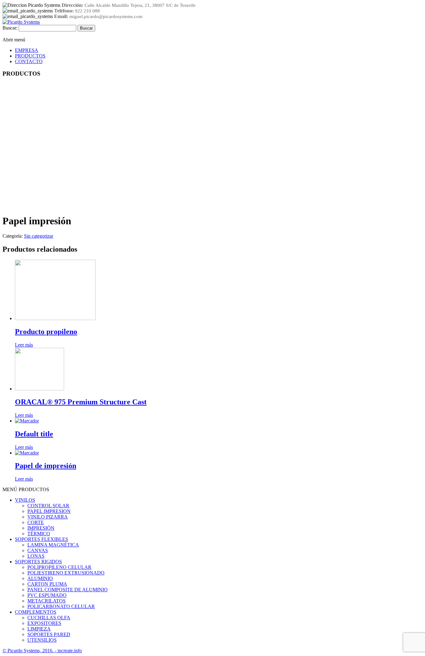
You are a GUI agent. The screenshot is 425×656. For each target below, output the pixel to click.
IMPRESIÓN (40, 528)
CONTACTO (29, 61)
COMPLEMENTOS (35, 612)
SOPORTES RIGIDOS (38, 561)
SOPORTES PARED (48, 634)
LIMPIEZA (39, 628)
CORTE (35, 522)
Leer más (24, 344)
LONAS (35, 556)
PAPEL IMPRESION (49, 511)
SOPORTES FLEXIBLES (41, 539)
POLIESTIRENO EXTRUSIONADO (66, 572)
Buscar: (9, 27)
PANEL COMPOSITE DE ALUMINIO (67, 589)
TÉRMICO (38, 533)
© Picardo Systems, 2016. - (30, 650)
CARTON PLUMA (47, 584)
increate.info (70, 650)
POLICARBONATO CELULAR (61, 606)
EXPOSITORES (44, 623)
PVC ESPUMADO (47, 595)
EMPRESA (26, 50)
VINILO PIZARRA (47, 516)
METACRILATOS (46, 600)
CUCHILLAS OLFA (48, 617)
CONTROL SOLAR (48, 505)
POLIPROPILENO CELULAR (59, 567)
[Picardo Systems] (21, 22)
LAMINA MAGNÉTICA (53, 544)
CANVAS (37, 550)
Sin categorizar (38, 236)
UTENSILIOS (42, 640)
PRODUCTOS (30, 55)
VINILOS (25, 500)
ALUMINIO (40, 578)
